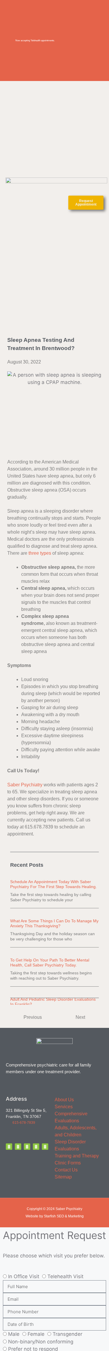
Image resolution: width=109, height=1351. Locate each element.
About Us (64, 1099)
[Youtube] (45, 1146)
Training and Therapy (77, 1155)
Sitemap (63, 1176)
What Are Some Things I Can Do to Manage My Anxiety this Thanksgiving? (54, 923)
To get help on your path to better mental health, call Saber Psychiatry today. (49, 962)
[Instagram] (27, 1146)
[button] (56, 202)
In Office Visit (23, 1276)
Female (36, 1334)
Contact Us (66, 1169)
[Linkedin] (36, 1146)
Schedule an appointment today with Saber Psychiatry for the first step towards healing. (53, 884)
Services (64, 1106)
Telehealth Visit (65, 1276)
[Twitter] (18, 1146)
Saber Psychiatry (24, 784)
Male (13, 1334)
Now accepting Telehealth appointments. (35, 40)
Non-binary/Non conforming (40, 1342)
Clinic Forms (68, 1162)
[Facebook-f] (9, 1146)
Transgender (67, 1334)
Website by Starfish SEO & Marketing (55, 1216)
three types (39, 553)
